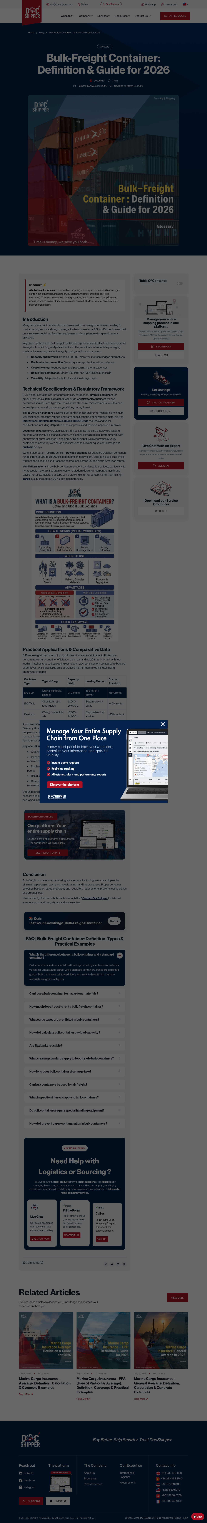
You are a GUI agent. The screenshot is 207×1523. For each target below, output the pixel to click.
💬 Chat (197, 1516)
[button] (162, 724)
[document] (103, 761)
